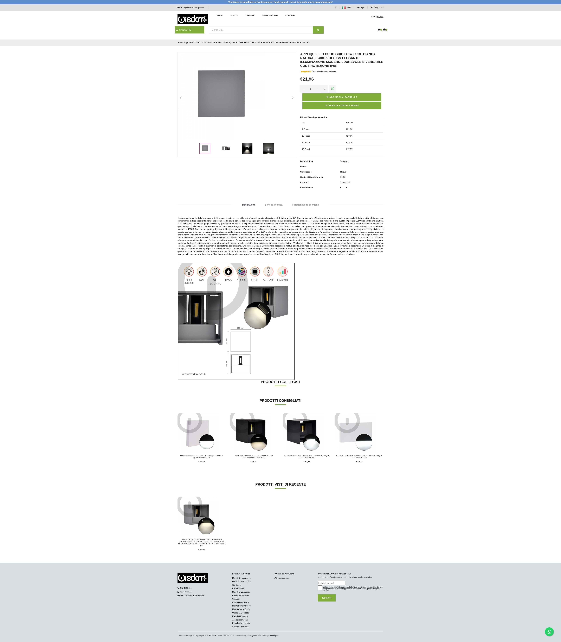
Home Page (183, 42)
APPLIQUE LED (214, 42)
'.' (178, 498)
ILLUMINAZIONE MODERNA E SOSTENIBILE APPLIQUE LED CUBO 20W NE (306, 457)
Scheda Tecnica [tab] (274, 205)
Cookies (235, 599)
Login (362, 7)
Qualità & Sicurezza (240, 613)
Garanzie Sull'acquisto (241, 581)
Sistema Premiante (240, 627)
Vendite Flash (270, 16)
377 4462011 (186, 588)
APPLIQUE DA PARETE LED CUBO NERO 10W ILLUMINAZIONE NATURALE (254, 457)
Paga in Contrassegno (343, 105)
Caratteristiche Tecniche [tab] (305, 205)
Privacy (354, 587)
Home (220, 16)
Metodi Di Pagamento (241, 578)
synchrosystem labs (253, 636)
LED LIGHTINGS (198, 42)
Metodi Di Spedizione (241, 592)
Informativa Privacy (240, 602)
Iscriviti (326, 598)
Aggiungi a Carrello (343, 97)
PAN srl (212, 636)
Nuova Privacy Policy (241, 606)
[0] (379, 30)
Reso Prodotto (238, 588)
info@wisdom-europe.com (193, 7)
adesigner (274, 636)
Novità (234, 16)
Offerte (250, 16)
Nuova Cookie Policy (241, 609)
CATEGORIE (184, 30)
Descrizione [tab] (248, 205)
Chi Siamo (236, 585)
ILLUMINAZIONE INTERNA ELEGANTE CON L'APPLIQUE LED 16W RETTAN (359, 457)
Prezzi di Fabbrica (240, 616)
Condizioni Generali (240, 595)
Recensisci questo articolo (324, 71)
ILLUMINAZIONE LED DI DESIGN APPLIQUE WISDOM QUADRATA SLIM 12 (201, 457)
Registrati (378, 7)
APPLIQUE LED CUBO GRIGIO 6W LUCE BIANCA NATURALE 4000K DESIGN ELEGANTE (266, 42)
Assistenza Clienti (240, 620)
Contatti (290, 16)
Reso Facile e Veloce (241, 623)
